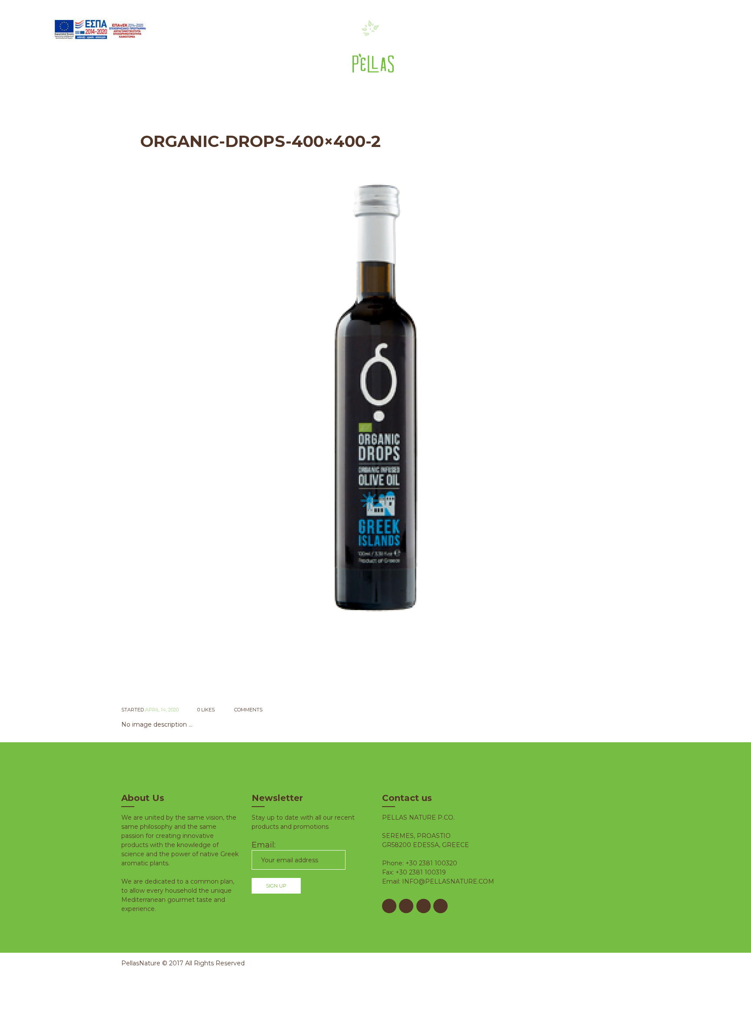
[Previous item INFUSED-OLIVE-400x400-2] (248, 438)
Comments (248, 710)
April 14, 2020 (162, 710)
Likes (206, 710)
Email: (264, 845)
